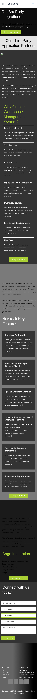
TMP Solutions (10, 3)
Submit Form (8, 638)
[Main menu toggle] (33, 4)
